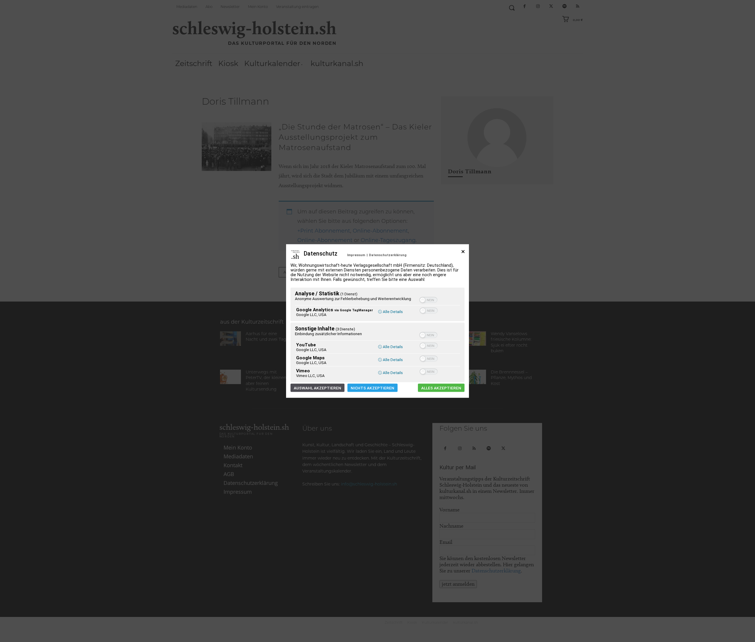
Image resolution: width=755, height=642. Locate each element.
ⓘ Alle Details (390, 312)
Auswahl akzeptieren (317, 388)
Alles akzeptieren (441, 388)
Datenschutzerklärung (387, 255)
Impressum (356, 255)
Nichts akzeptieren (372, 388)
